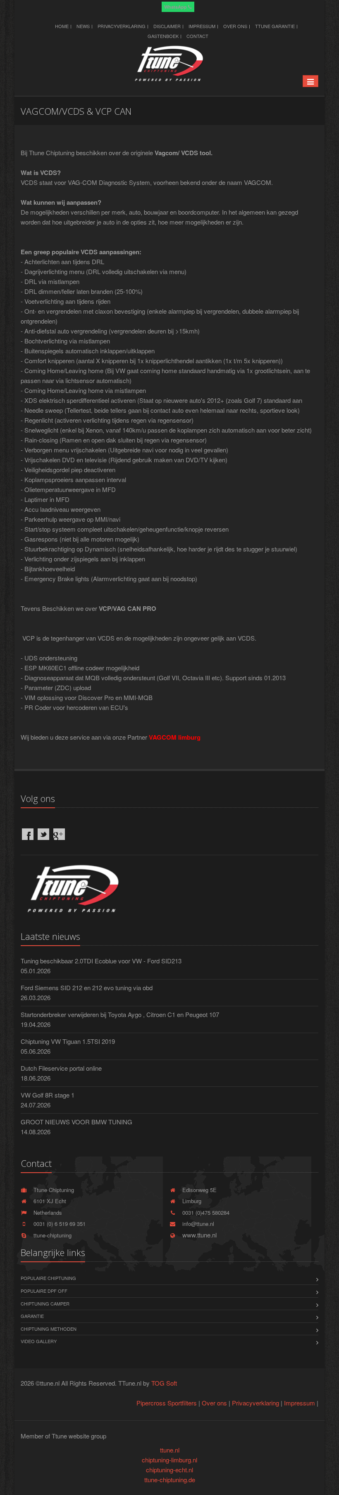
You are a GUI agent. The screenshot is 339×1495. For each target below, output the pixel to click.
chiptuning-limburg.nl (169, 1459)
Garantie (32, 1316)
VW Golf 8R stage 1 (47, 1094)
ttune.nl (169, 1449)
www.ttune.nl (198, 1234)
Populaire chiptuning (48, 1278)
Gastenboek (163, 36)
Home (62, 26)
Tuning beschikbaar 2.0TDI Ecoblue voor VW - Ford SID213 (101, 960)
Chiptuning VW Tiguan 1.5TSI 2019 (68, 1041)
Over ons (235, 26)
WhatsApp (176, 7)
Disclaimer (167, 26)
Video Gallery (39, 1341)
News (83, 26)
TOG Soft (164, 1383)
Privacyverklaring (122, 26)
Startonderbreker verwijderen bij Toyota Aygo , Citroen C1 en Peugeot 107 (120, 1014)
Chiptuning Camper (45, 1303)
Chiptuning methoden (48, 1328)
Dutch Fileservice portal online (61, 1068)
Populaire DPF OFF (44, 1290)
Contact (197, 36)
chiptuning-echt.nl (169, 1469)
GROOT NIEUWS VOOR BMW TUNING (76, 1121)
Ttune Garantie (275, 26)
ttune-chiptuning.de (169, 1479)
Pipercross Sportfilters (166, 1402)
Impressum (202, 26)
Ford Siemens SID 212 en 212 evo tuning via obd (87, 987)
